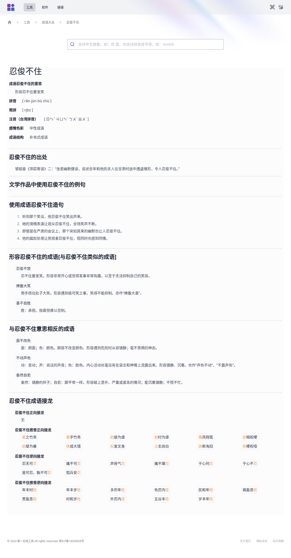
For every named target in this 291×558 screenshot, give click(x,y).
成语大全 (48, 22)
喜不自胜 (23, 303)
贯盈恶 (29, 498)
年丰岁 (73, 489)
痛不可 (73, 463)
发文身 (117, 446)
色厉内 (161, 489)
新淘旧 (205, 446)
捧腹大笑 (23, 285)
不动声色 (23, 357)
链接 (60, 7)
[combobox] (145, 44)
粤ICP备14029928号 (71, 541)
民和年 (205, 489)
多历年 (117, 489)
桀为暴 (29, 446)
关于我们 (245, 541)
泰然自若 (23, 375)
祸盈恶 (250, 489)
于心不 (250, 463)
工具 (29, 7)
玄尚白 (161, 446)
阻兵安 (73, 472)
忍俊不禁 (23, 268)
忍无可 (29, 463)
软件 (45, 7)
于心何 (205, 463)
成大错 (73, 446)
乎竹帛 (73, 437)
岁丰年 (205, 498)
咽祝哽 (250, 437)
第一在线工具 (25, 541)
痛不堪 (161, 463)
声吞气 (117, 463)
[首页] (9, 22)
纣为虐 (161, 437)
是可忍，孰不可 (36, 472)
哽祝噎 (250, 446)
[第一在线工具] (11, 7)
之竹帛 (29, 437)
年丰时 (29, 489)
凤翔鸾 (205, 437)
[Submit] (73, 44)
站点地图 (278, 541)
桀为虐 (117, 437)
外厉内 (117, 498)
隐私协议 (261, 541)
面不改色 (23, 340)
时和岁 (73, 498)
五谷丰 (161, 498)
